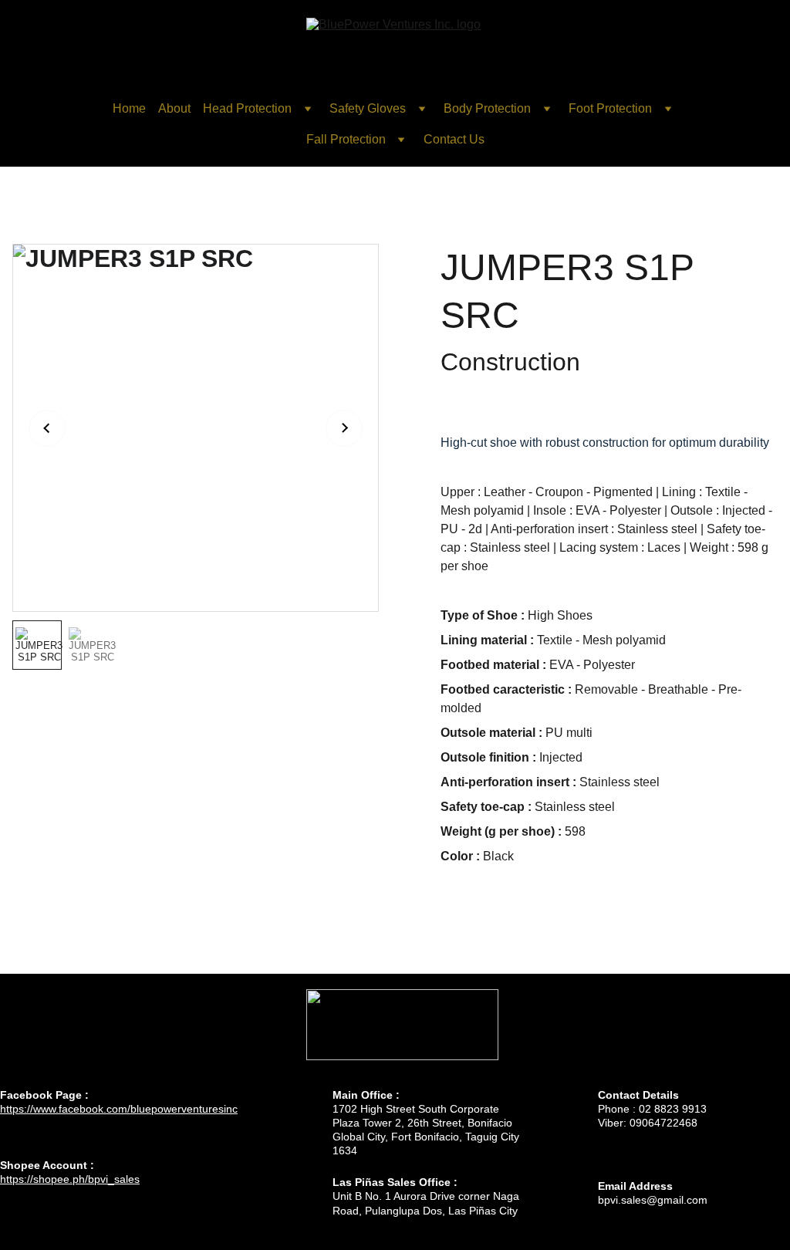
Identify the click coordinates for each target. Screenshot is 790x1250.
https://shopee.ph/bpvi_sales (70, 1179)
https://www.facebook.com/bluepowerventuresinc (119, 1109)
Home (129, 108)
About (174, 108)
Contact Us (454, 139)
